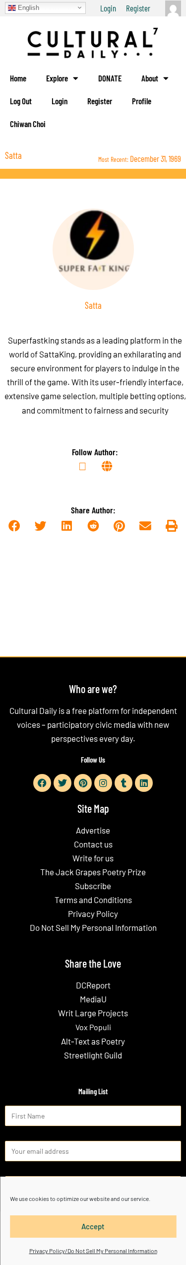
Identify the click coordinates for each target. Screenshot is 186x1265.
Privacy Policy (93, 913)
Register (138, 8)
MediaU (93, 999)
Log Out (21, 101)
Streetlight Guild (93, 1055)
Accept (93, 1226)
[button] (14, 526)
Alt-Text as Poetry (93, 1041)
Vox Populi (93, 1027)
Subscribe (93, 886)
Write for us (93, 858)
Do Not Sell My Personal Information (93, 927)
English (27, 7)
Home (18, 78)
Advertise (93, 830)
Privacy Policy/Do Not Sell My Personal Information (93, 1250)
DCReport (93, 985)
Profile (141, 101)
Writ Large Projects (93, 1013)
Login (108, 8)
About (149, 78)
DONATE (110, 78)
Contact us (93, 844)
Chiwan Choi (28, 124)
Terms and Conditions (93, 900)
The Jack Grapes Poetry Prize (93, 872)
